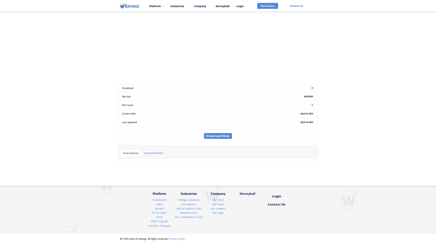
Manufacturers (189, 212)
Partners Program (159, 225)
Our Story (218, 199)
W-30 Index (159, 212)
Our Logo (218, 212)
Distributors (188, 204)
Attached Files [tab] (154, 153)
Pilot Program (159, 221)
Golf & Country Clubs (188, 208)
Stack (159, 204)
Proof (159, 217)
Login (240, 6)
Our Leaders (218, 208)
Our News (218, 204)
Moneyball (223, 6)
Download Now (218, 136)
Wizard (159, 208)
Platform (155, 6)
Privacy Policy (177, 238)
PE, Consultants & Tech (189, 217)
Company (200, 6)
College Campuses (189, 199)
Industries (177, 6)
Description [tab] (131, 153)
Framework (159, 199)
